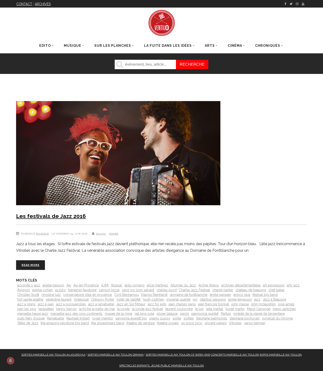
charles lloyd (167, 290)
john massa (240, 304)
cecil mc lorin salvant (138, 290)
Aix (68, 285)
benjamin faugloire (82, 290)
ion (195, 299)
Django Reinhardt (154, 295)
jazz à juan (46, 304)
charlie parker (222, 290)
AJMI (105, 285)
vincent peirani (216, 323)
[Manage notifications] (10, 360)
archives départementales (241, 285)
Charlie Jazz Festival (194, 290)
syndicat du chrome (277, 318)
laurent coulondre (179, 309)
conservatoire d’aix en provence (87, 295)
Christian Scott (28, 295)
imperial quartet (178, 299)
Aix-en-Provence (86, 285)
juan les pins (26, 309)
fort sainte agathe (30, 299)
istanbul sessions (213, 299)
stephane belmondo (211, 318)
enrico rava (241, 295)
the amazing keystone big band (65, 323)
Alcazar (116, 285)
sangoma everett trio (131, 318)
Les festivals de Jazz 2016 (51, 216)
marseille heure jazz (32, 314)
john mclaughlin (263, 304)
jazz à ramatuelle (101, 304)
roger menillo (102, 318)
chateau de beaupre (251, 290)
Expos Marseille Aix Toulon (281, 354)
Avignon (23, 290)
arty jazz (293, 285)
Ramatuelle (55, 318)
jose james (286, 304)
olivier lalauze (167, 314)
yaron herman (254, 323)
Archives (43, 4)
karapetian (46, 309)
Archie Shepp (208, 285)
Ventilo (101, 233)
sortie (177, 318)
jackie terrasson (240, 299)
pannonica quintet (204, 314)
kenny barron (66, 309)
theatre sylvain (168, 323)
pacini (184, 314)
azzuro (60, 290)
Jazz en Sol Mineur (130, 304)
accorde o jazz (28, 285)
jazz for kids (157, 304)
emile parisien (220, 295)
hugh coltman (153, 299)
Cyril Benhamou (126, 295)
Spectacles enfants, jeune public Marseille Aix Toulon (161, 365)
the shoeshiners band (107, 323)
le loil (199, 309)
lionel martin (235, 309)
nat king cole (144, 314)
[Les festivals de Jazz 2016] (118, 154)
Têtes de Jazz (27, 323)
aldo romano (134, 285)
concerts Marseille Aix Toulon (235, 354)
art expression (273, 285)
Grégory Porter (102, 299)
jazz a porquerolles (71, 304)
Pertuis (226, 314)
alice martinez (157, 285)
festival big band (265, 295)
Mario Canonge (258, 309)
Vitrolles (235, 323)
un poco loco (191, 323)
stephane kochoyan (245, 318)
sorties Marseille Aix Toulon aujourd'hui (53, 354)
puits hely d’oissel (31, 318)
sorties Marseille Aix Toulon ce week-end (178, 354)
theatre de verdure (141, 323)
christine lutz (51, 295)
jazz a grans (26, 304)
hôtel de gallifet (128, 299)
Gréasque (81, 299)
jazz (257, 299)
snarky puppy (159, 318)
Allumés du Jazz (183, 285)
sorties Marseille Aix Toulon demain (115, 354)
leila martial (214, 309)
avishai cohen (42, 290)
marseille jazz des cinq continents (76, 314)
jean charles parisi (182, 304)
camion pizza (109, 290)
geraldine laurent (58, 299)
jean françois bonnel (213, 304)
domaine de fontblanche (188, 295)
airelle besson (53, 285)
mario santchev (284, 309)
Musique (42, 233)
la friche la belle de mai (97, 309)
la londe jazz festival (147, 309)
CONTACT (24, 4)
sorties (188, 318)
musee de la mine (118, 314)
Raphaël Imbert (78, 318)
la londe (123, 309)
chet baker (276, 290)
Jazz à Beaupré (274, 299)
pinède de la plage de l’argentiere (259, 314)
